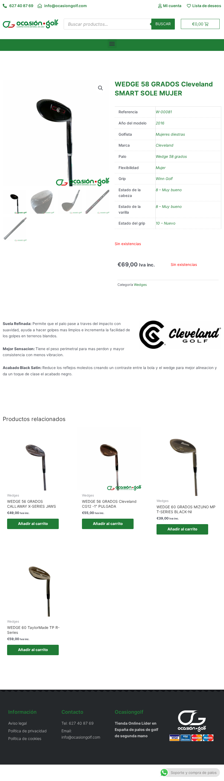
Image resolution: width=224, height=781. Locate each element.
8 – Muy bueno (169, 190)
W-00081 (164, 112)
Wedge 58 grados (171, 156)
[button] (112, 43)
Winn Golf (164, 178)
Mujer (161, 168)
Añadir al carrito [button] (33, 523)
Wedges (140, 285)
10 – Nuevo (165, 223)
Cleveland (164, 145)
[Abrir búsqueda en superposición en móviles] (119, 24)
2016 (160, 123)
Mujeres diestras (170, 134)
